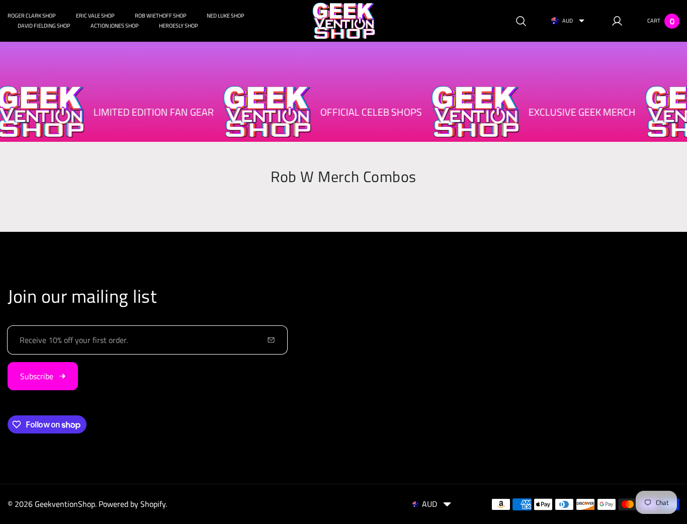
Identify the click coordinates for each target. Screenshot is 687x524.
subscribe (36, 376)
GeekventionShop (65, 504)
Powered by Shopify (132, 504)
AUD (567, 21)
